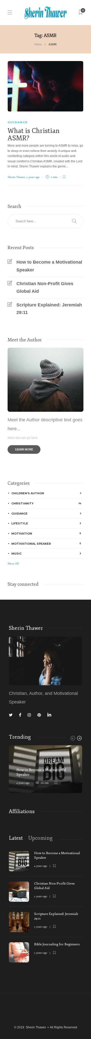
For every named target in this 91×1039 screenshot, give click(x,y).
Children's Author (46, 493)
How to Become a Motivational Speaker (49, 266)
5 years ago (33, 177)
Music (46, 553)
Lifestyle (46, 523)
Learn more (24, 449)
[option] (45, 769)
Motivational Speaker (46, 543)
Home (38, 44)
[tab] (16, 838)
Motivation (46, 533)
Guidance (18, 122)
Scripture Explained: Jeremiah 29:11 (49, 308)
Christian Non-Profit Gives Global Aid (44, 287)
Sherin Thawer (16, 177)
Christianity (46, 503)
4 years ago (23, 783)
